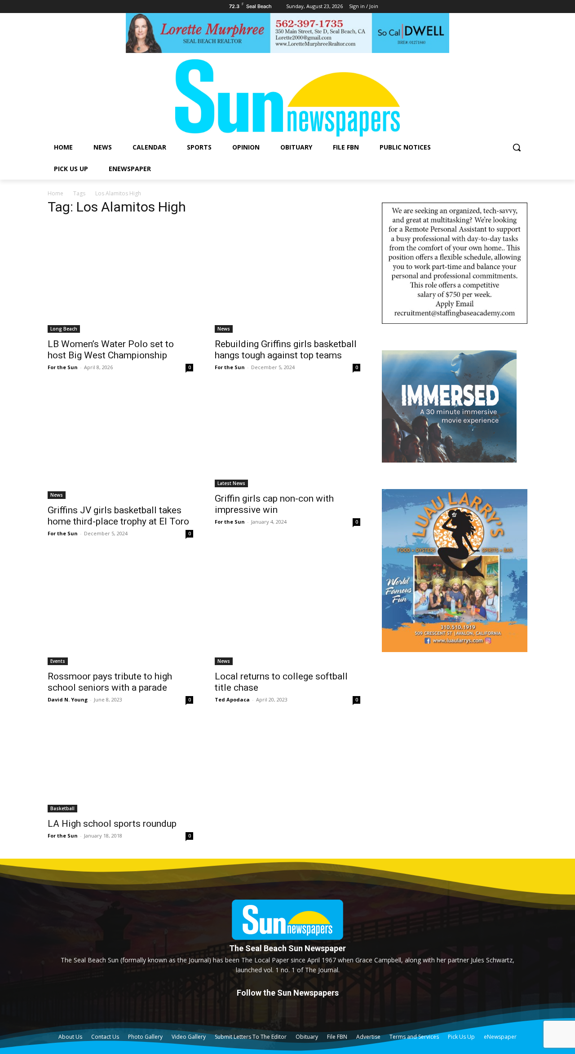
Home (55, 193)
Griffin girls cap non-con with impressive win (274, 504)
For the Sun (63, 367)
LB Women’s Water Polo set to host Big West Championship (111, 350)
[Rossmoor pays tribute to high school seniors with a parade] (120, 610)
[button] (516, 147)
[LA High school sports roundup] (120, 767)
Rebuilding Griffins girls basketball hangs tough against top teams (286, 350)
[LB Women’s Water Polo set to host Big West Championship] (120, 278)
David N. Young (68, 699)
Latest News (231, 483)
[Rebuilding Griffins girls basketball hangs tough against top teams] (287, 278)
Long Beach (63, 329)
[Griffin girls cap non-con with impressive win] (287, 438)
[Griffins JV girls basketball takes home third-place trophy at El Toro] (120, 444)
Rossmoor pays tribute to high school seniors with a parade (110, 682)
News (223, 329)
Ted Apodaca (232, 699)
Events (57, 661)
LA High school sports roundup (112, 823)
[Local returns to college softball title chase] (287, 610)
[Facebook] (287, 1008)
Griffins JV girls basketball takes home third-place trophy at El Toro (118, 516)
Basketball (62, 808)
